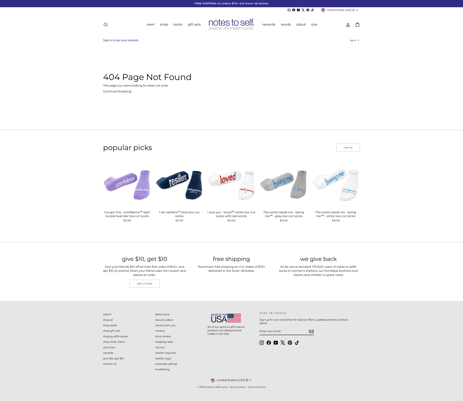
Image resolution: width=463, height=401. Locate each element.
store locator (163, 336)
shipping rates (164, 341)
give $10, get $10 (113, 358)
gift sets (194, 24)
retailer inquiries (165, 352)
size (314, 24)
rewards (268, 24)
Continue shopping (117, 91)
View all (348, 147)
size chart (109, 347)
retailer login (163, 358)
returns (159, 347)
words (286, 24)
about (301, 24)
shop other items (114, 341)
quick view (127, 204)
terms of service (257, 387)
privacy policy (237, 387)
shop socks (110, 325)
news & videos (164, 319)
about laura (162, 314)
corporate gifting (166, 363)
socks (177, 24)
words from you (165, 325)
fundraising (162, 369)
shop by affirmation (115, 336)
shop (164, 24)
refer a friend (144, 283)
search (107, 314)
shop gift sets (111, 330)
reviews (160, 330)
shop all (108, 319)
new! (151, 24)
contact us (109, 363)
